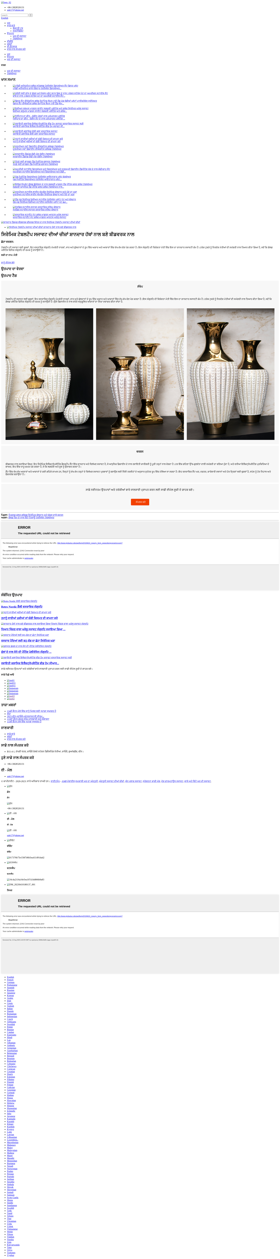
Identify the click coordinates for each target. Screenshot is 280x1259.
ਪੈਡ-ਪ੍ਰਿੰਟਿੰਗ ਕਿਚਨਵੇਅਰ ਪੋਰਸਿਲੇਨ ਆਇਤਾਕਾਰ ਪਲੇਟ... (37, 179)
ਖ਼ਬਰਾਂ (9, 44)
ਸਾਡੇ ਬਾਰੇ (11, 25)
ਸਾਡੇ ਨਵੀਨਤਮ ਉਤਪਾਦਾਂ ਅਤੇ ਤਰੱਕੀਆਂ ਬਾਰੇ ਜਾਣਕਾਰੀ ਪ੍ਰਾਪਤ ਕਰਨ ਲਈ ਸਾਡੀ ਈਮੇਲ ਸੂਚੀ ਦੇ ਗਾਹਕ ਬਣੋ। (47, 669)
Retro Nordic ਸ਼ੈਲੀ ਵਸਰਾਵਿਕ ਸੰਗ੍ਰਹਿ (21, 606)
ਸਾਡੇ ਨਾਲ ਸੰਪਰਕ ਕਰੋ (16, 49)
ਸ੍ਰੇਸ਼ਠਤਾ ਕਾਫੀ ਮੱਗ (151, 781)
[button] (140, 502)
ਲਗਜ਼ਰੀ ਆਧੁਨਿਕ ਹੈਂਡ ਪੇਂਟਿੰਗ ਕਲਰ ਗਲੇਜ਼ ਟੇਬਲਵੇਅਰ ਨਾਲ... (38, 187)
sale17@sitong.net (15, 776)
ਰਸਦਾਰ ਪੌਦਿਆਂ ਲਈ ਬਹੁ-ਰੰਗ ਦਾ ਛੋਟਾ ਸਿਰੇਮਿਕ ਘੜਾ (28, 640)
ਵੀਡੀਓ (10, 41)
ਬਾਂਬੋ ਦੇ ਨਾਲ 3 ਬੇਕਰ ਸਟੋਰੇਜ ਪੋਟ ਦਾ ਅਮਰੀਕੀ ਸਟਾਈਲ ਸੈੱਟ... (39, 96)
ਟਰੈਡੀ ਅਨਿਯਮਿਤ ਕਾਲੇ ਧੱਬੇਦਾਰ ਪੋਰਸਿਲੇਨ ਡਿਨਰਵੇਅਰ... (37, 88)
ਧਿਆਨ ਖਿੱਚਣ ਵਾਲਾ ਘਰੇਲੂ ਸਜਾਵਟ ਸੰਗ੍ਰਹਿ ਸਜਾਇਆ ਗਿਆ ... (33, 629)
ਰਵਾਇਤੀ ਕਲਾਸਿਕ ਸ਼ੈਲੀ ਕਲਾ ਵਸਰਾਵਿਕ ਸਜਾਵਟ (34, 134)
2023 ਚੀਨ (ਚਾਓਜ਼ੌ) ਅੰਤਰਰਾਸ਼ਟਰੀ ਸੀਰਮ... (25, 716)
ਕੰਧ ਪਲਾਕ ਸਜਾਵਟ (133, 781)
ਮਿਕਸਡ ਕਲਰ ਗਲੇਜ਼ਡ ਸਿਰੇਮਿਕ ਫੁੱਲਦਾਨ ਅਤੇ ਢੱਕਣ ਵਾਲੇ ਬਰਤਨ (36, 515)
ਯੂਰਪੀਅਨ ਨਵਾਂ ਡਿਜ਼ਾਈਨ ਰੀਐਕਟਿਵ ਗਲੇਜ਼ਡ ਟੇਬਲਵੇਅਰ (37, 149)
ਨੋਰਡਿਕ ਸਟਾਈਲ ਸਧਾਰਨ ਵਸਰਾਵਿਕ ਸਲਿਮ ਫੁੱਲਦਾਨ (35, 209)
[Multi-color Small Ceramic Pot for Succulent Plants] (25, 635)
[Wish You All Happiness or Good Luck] (26, 612)
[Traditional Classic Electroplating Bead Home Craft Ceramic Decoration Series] (36, 657)
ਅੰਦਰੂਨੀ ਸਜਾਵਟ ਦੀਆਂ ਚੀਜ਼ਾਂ (111, 781)
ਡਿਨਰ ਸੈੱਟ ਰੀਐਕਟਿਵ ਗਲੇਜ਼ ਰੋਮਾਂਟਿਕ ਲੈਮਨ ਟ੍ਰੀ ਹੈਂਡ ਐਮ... (38, 103)
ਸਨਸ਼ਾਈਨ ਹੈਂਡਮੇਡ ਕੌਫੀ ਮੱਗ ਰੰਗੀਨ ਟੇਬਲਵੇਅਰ (32, 156)
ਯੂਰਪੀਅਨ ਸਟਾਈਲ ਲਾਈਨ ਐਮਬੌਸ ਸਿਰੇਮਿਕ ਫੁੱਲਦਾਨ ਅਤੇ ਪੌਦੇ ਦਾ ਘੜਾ (44, 194)
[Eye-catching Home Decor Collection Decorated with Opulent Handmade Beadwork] (44, 624)
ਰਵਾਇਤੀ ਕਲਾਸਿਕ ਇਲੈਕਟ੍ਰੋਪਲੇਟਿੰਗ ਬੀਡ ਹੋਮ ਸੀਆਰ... (30, 663)
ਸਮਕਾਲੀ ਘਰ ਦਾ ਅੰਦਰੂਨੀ (86, 781)
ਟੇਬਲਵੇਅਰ (17, 38)
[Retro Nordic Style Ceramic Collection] (19, 601)
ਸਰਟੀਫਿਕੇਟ (18, 31)
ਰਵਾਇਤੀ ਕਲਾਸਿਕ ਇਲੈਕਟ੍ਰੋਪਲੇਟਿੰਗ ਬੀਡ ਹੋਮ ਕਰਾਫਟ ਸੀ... (39, 126)
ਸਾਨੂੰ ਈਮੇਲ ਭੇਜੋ (7, 262)
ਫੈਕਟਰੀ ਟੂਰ (18, 28)
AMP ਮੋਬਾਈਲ (68, 781)
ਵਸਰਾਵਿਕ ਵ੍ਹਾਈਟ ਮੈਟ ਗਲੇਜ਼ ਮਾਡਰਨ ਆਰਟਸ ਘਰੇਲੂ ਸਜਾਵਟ (39, 217)
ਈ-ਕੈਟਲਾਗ (12, 46)
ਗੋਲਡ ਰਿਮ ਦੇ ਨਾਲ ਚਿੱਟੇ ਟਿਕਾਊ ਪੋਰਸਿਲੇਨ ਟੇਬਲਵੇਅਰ (31, 517)
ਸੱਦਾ (9, 714)
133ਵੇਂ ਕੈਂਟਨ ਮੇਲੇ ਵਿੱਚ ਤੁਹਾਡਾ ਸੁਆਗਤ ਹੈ (24, 721)
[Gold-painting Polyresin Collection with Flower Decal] (26, 646)
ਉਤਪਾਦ (10, 33)
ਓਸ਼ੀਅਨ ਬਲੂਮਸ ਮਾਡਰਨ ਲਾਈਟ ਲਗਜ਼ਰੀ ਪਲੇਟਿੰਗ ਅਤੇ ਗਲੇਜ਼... (40, 111)
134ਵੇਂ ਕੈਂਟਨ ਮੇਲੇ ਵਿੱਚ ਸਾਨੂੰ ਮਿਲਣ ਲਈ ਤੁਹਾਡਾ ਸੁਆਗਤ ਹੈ (31, 711)
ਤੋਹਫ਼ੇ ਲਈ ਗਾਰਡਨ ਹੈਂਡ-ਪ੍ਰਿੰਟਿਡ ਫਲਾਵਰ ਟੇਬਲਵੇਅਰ (35, 164)
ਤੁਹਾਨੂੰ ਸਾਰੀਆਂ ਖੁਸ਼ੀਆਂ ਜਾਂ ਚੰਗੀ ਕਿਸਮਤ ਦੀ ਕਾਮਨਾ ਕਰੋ (37, 141)
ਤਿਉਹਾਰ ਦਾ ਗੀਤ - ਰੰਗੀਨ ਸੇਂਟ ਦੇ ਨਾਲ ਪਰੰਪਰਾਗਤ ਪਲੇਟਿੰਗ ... (39, 119)
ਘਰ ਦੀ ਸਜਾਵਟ (19, 36)
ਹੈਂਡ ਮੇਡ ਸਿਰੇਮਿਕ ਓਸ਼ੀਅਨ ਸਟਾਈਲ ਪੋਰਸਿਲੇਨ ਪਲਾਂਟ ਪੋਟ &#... (40, 202)
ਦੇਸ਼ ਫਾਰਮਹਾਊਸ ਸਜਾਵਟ (172, 781)
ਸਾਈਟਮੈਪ (55, 781)
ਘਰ (8, 23)
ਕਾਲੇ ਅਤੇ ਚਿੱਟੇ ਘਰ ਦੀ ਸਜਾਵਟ (197, 781)
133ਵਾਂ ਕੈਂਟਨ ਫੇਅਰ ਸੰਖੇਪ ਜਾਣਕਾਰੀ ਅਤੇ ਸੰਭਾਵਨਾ (28, 719)
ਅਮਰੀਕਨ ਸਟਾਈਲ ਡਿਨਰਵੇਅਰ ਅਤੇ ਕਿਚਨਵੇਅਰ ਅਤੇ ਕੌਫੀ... (39, 172)
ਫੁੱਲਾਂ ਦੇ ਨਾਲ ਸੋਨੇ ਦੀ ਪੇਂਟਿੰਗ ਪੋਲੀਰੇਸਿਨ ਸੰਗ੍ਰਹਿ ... (26, 651)
